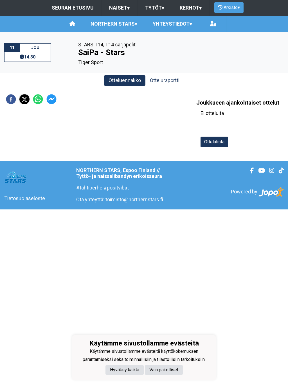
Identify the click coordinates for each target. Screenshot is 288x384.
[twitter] (24, 99)
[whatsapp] (38, 99)
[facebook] (11, 99)
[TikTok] (279, 171)
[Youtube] (259, 171)
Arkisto (232, 7)
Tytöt (154, 8)
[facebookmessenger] (51, 99)
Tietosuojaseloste (24, 198)
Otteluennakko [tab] (125, 80)
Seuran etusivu (73, 8)
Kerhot (191, 8)
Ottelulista (214, 141)
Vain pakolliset (163, 369)
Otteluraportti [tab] (164, 80)
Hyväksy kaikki (124, 369)
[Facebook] (250, 171)
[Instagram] (269, 171)
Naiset (119, 8)
